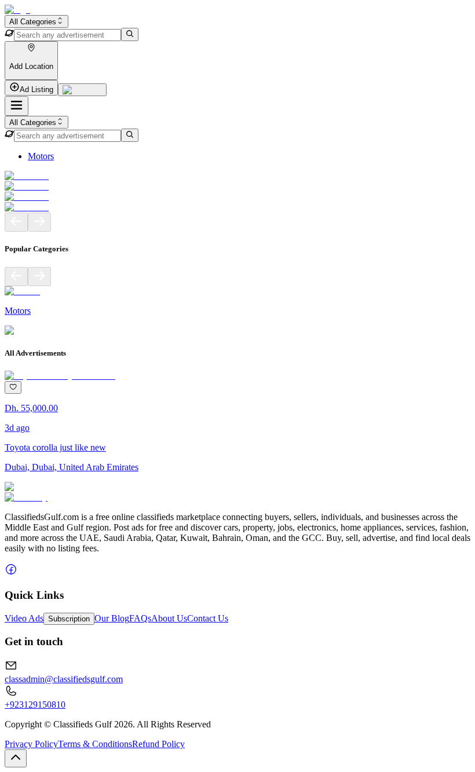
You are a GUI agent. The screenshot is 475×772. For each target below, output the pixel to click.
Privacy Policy (31, 744)
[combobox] (36, 21)
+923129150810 (35, 704)
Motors (41, 156)
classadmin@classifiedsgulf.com (64, 679)
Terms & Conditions (95, 744)
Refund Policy (158, 744)
